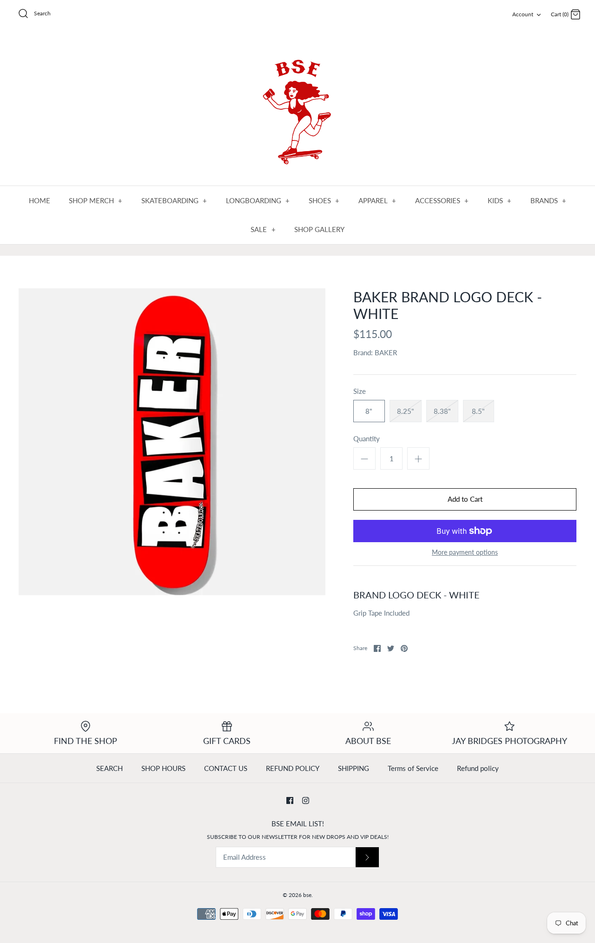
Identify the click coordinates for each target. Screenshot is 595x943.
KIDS (500, 200)
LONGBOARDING (258, 200)
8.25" (405, 411)
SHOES (324, 200)
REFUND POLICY (292, 768)
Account (522, 14)
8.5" (478, 411)
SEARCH (109, 768)
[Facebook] (289, 800)
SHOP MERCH (96, 200)
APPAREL (377, 200)
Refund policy (478, 768)
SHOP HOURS (163, 768)
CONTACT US (225, 768)
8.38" (442, 411)
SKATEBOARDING (174, 200)
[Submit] (367, 857)
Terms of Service (413, 768)
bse (307, 894)
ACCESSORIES (442, 200)
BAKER (386, 352)
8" (368, 411)
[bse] (297, 108)
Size (359, 391)
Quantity (366, 438)
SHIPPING (353, 768)
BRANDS (548, 200)
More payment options (465, 552)
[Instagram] (305, 800)
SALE (263, 229)
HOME (39, 200)
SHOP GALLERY (319, 229)
